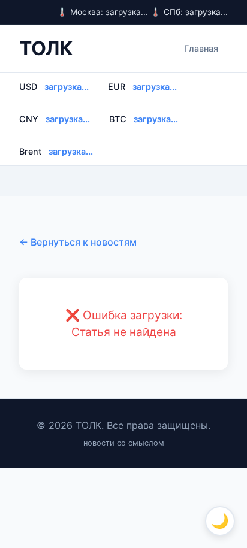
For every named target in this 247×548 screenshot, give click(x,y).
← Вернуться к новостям (78, 242)
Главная (201, 48)
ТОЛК (46, 48)
